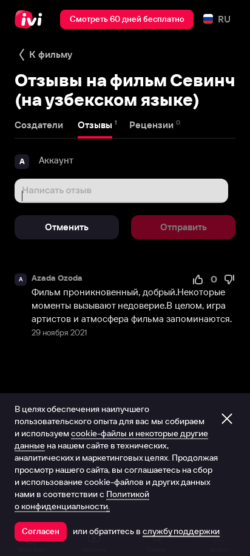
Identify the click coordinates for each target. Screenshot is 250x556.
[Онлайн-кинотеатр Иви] (31, 19)
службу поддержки (181, 531)
